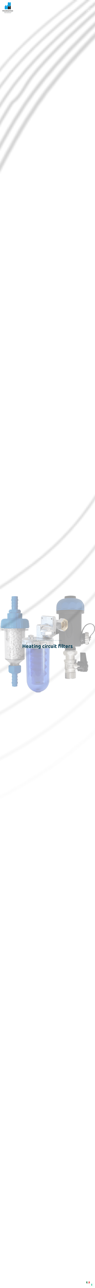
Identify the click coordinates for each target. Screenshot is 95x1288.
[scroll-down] (5, 1282)
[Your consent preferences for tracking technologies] (92, 1285)
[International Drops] (7, 7)
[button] (89, 10)
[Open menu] (90, 4)
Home (35, 640)
